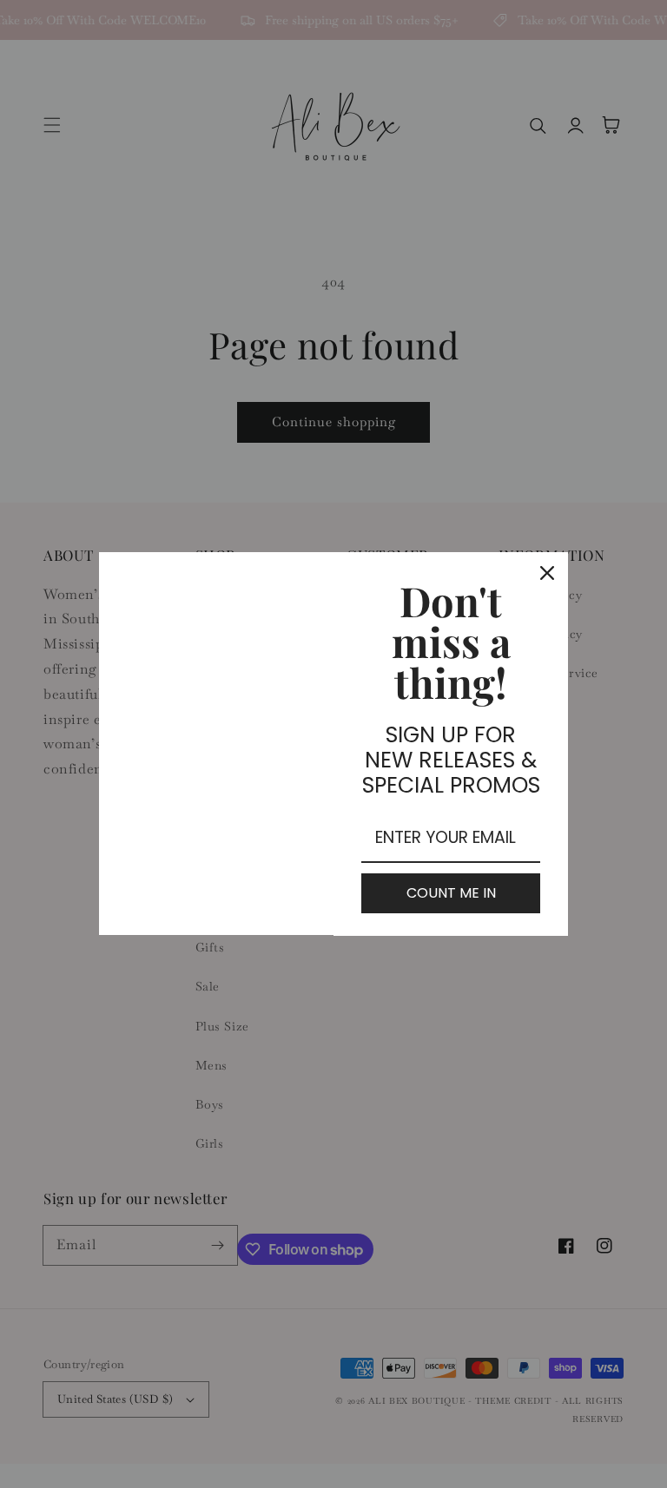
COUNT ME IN (451, 893)
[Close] (547, 573)
